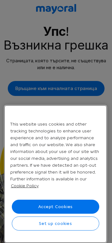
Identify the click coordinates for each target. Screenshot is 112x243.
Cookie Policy (25, 185)
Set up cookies (55, 223)
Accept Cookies (55, 206)
